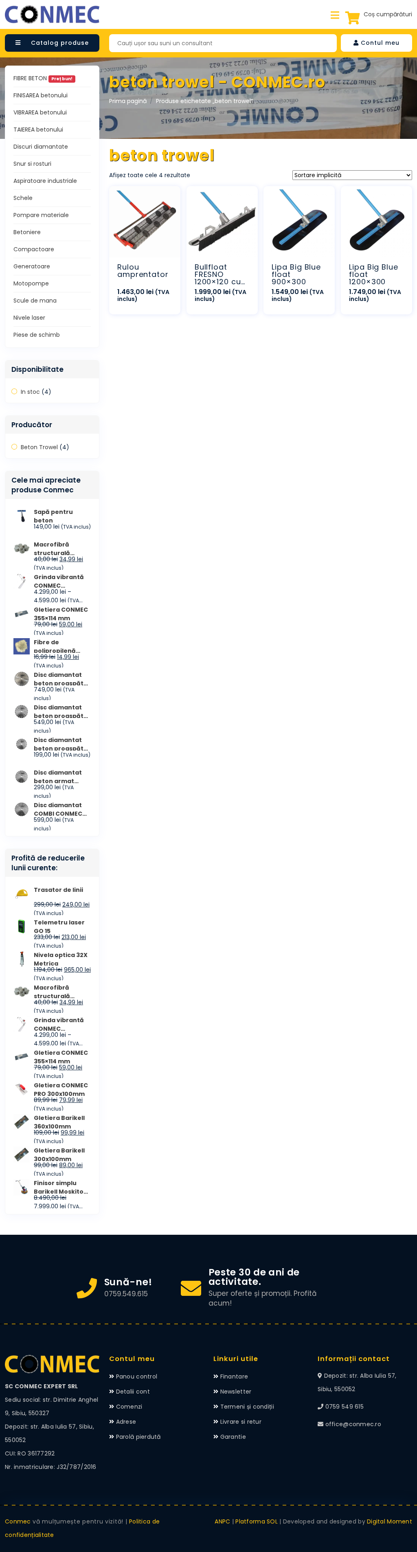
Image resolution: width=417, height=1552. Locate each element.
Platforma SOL (256, 1521)
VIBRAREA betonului (40, 112)
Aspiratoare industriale (45, 181)
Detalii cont (133, 1391)
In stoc (30, 392)
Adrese (126, 1422)
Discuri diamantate (40, 147)
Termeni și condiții (247, 1407)
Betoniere (27, 232)
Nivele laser (29, 318)
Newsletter (236, 1391)
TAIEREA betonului (38, 129)
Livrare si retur (240, 1422)
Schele (23, 198)
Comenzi (129, 1407)
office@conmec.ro (353, 1424)
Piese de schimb (36, 335)
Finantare (234, 1376)
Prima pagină (128, 101)
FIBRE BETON (42, 78)
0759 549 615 (344, 1407)
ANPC (222, 1521)
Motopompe (31, 283)
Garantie (233, 1437)
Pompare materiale (41, 215)
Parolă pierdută (138, 1437)
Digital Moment (389, 1521)
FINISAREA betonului (40, 95)
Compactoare (33, 249)
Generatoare (31, 266)
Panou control (137, 1376)
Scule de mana (35, 300)
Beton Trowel (39, 447)
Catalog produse (59, 43)
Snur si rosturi (32, 164)
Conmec (18, 1521)
